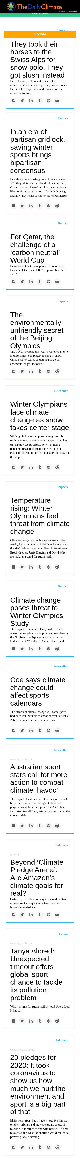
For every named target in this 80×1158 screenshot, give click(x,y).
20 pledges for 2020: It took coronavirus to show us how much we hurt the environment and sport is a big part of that (37, 1084)
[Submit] (74, 48)
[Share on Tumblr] (39, 100)
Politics (63, 118)
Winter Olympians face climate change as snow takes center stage (39, 415)
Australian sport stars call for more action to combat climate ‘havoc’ (38, 778)
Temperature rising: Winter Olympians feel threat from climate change (40, 515)
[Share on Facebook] (13, 100)
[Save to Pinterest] (48, 100)
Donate (40, 34)
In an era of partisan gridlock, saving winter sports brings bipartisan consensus (37, 151)
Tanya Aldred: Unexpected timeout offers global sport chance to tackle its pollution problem (36, 974)
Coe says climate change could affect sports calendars (37, 691)
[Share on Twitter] (22, 100)
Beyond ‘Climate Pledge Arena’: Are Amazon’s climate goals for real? (36, 877)
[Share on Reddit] (57, 100)
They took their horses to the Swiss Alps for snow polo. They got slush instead (37, 59)
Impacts (62, 301)
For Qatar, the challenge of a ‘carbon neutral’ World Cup (35, 248)
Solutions (62, 845)
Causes (63, 934)
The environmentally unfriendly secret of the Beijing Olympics (36, 330)
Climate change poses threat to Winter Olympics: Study (37, 611)
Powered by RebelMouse (68, 11)
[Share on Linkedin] (31, 100)
